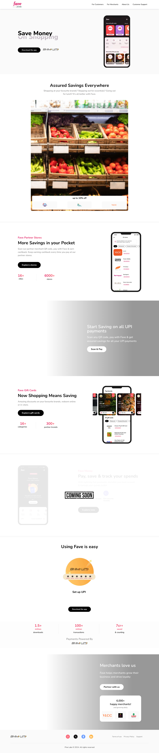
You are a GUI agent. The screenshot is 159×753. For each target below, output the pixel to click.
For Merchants (112, 4)
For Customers (98, 4)
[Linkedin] (91, 736)
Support (139, 737)
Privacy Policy (129, 737)
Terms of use (117, 737)
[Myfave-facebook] (83, 736)
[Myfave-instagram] (68, 736)
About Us (125, 4)
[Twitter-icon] (76, 736)
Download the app (29, 50)
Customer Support (140, 4)
